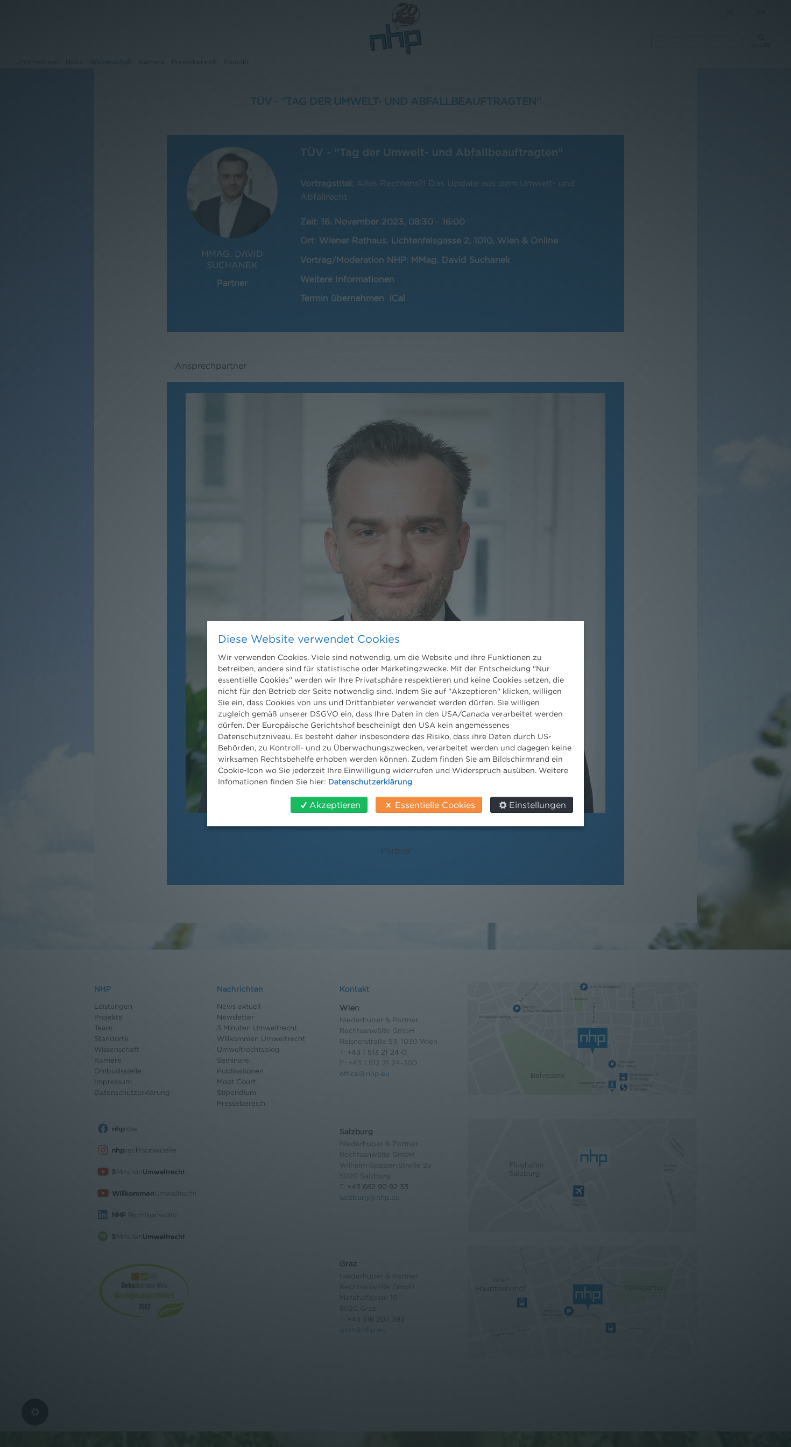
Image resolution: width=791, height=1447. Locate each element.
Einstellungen (537, 805)
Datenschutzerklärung (370, 781)
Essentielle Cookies (435, 805)
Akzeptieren (335, 805)
